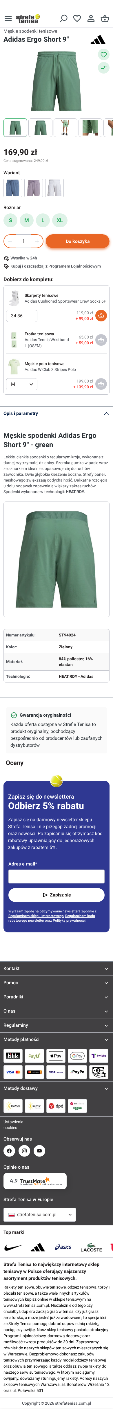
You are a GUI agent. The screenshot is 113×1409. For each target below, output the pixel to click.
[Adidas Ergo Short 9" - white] (54, 188)
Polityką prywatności (69, 920)
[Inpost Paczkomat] (34, 1106)
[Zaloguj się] (91, 18)
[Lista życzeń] (77, 18)
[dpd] (55, 1106)
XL (60, 220)
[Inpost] (13, 1106)
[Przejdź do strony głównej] (28, 18)
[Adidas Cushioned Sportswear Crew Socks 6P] (14, 298)
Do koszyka (78, 241)
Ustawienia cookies (9, 1124)
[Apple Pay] (55, 1056)
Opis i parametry (20, 413)
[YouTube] (39, 1151)
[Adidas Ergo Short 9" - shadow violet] (33, 188)
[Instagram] (24, 1151)
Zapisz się (60, 895)
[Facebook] (9, 1151)
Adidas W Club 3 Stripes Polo (50, 369)
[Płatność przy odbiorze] (98, 1072)
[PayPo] (77, 1072)
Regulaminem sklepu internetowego (36, 916)
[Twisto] (98, 1056)
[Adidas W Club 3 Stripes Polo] (14, 366)
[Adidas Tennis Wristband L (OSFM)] (14, 339)
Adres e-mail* (22, 864)
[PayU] (34, 1056)
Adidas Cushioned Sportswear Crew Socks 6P (65, 301)
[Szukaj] (63, 18)
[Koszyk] (105, 18)
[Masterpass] (34, 1072)
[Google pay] (77, 1056)
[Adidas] (98, 39)
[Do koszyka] (101, 315)
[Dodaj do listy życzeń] (104, 54)
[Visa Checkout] (55, 1072)
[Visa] (13, 1072)
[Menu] (8, 18)
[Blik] (13, 1056)
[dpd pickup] (77, 1106)
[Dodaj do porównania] (104, 68)
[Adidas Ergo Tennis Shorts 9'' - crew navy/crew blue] (12, 188)
